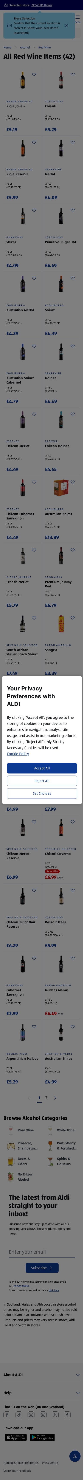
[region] (42, 740)
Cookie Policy (18, 754)
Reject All (42, 780)
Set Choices (42, 793)
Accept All (42, 768)
